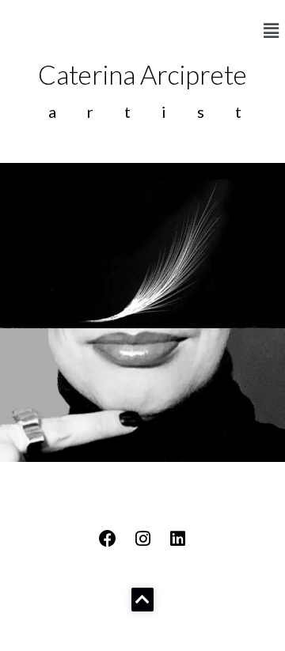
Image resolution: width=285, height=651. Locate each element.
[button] (271, 31)
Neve (26, 635)
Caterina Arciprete (142, 74)
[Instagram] (142, 538)
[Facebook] (107, 538)
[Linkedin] (177, 538)
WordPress (143, 635)
